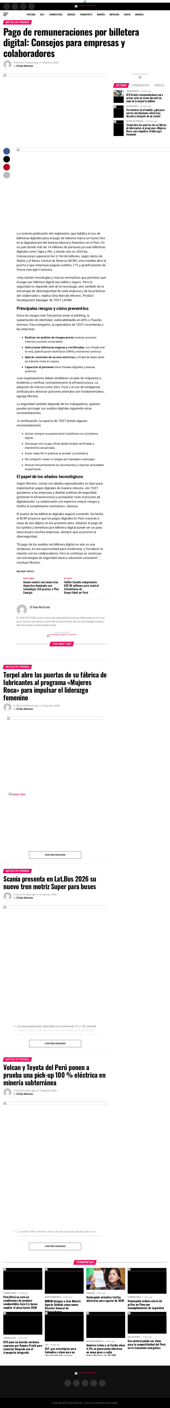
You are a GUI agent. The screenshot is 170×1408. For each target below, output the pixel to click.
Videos (127, 14)
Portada (31, 14)
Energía (71, 14)
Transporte (86, 14)
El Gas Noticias (25, 66)
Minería (101, 14)
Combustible (56, 14)
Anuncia (139, 14)
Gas (42, 14)
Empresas (114, 14)
